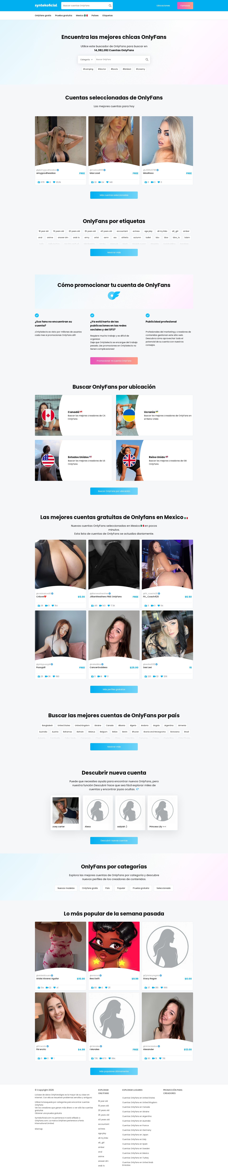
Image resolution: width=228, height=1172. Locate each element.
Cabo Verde (70, 738)
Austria (55, 731)
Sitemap (39, 1129)
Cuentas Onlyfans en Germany (136, 1130)
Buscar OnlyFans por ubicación (114, 491)
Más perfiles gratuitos (114, 689)
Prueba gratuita (63, 15)
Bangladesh (47, 725)
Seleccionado (164, 888)
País (107, 888)
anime (50, 237)
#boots (114, 69)
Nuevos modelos (66, 888)
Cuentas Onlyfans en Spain (135, 1144)
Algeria (133, 725)
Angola (156, 725)
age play (148, 231)
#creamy (140, 69)
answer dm (63, 237)
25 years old (90, 231)
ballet (148, 237)
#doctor (102, 69)
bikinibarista (89, 244)
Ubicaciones (163, 5)
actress (136, 231)
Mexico (80, 15)
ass (115, 237)
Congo (156, 738)
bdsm (187, 237)
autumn (137, 237)
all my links (162, 231)
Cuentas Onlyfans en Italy (134, 1139)
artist (96, 237)
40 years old (106, 231)
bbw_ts (176, 237)
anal (40, 237)
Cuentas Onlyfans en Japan (135, 1134)
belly (41, 244)
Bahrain (80, 731)
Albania (121, 725)
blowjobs (155, 244)
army (86, 237)
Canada (109, 725)
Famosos (185, 5)
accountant (122, 231)
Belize (114, 731)
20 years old (74, 231)
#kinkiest (127, 69)
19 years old (58, 231)
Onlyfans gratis (43, 15)
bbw (166, 237)
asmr (106, 237)
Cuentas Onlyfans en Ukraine (135, 1111)
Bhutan (135, 731)
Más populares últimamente (114, 1071)
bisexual (114, 244)
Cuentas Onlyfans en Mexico (135, 1153)
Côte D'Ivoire (184, 738)
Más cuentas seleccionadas (114, 195)
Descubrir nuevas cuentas (114, 840)
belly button (54, 244)
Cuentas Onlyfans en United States (138, 1097)
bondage (184, 244)
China (117, 738)
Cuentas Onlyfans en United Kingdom (139, 1102)
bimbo (103, 244)
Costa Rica (169, 738)
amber (186, 231)
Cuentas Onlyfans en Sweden (136, 1148)
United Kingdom (82, 725)
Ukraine (97, 725)
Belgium (103, 731)
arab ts (76, 237)
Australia (43, 731)
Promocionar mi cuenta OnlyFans (114, 360)
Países (95, 15)
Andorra (144, 725)
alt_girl (175, 231)
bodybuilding (169, 244)
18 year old (43, 231)
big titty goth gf (72, 244)
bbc (157, 237)
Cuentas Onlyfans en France (135, 1125)
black (125, 244)
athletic (125, 237)
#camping (88, 69)
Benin (124, 731)
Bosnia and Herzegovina (155, 731)
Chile (107, 738)
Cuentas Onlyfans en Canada (136, 1107)
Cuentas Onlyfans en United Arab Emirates (137, 1163)
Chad (98, 738)
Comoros (143, 738)
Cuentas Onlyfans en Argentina (136, 1116)
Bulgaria (41, 738)
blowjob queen (139, 244)
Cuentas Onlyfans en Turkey (135, 1157)
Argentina (168, 725)
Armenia (182, 725)
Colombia (129, 738)
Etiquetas (108, 15)
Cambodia (55, 738)
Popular (121, 888)
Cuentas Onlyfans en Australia (136, 1121)
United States (64, 725)
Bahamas (67, 731)
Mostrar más (114, 252)
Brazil (186, 731)
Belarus (92, 731)
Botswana (174, 731)
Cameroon (86, 738)
